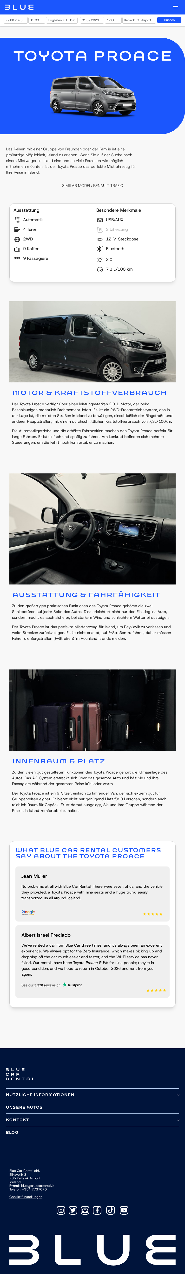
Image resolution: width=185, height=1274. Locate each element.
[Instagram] (61, 1210)
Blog (12, 1132)
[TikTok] (110, 1210)
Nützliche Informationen (40, 1095)
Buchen (169, 20)
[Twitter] (73, 1210)
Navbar (19, 7)
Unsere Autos (24, 1107)
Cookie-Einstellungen (25, 1197)
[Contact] (85, 1210)
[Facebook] (97, 1210)
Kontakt (17, 1120)
